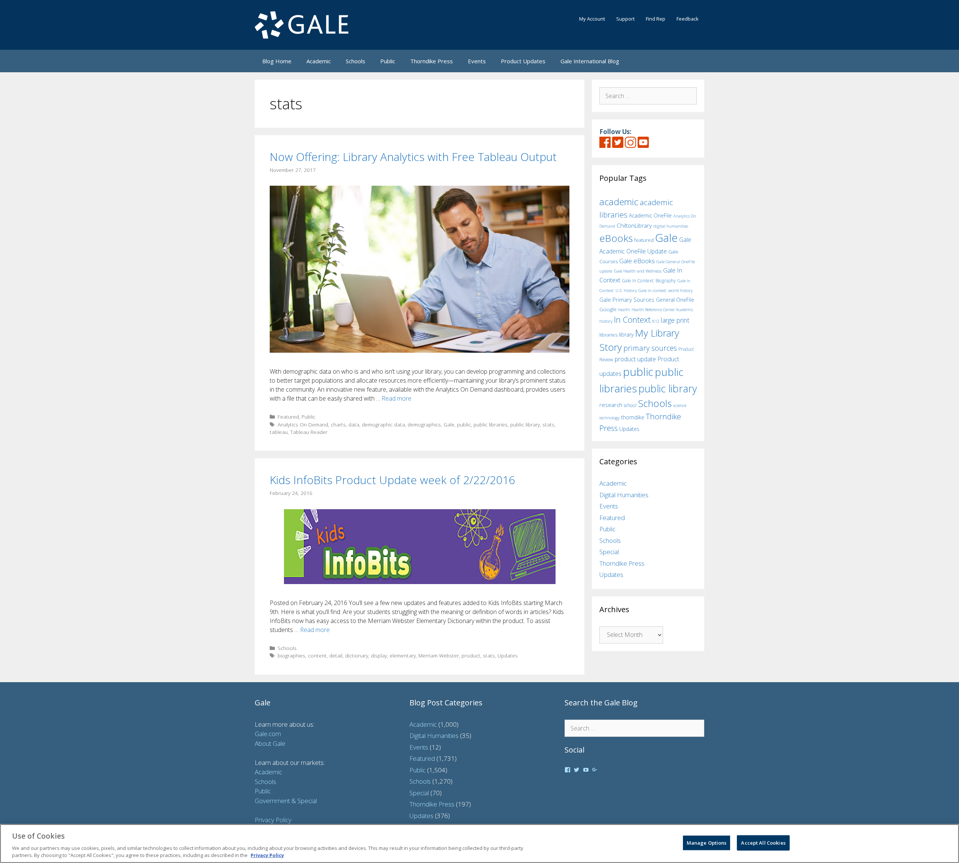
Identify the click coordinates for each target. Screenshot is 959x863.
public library (525, 424)
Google (608, 309)
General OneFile (675, 299)
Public (387, 61)
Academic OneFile (650, 215)
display (379, 655)
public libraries (491, 424)
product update (635, 359)
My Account (592, 18)
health (624, 309)
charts (338, 424)
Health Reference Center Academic (662, 309)
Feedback (688, 18)
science (679, 405)
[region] (479, 843)
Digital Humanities (623, 494)
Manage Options (707, 842)
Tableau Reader (308, 431)
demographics (424, 424)
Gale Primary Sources (626, 299)
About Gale (270, 743)
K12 (655, 321)
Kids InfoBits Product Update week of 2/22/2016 (392, 479)
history (605, 321)
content (317, 655)
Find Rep (655, 18)
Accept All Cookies (763, 842)
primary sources (650, 348)
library (626, 334)
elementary (403, 655)
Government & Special (286, 800)
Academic (318, 61)
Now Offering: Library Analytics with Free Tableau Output (413, 156)
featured (644, 240)
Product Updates (523, 61)
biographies (291, 655)
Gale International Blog (589, 61)
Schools (355, 61)
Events (477, 61)
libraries (608, 334)
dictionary (356, 655)
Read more (396, 398)
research (610, 404)
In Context (632, 319)
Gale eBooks (637, 260)
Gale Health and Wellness (638, 271)
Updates (507, 655)
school (630, 405)
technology (609, 417)
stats (548, 424)
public (464, 424)
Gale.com (268, 733)
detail (335, 655)
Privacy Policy (273, 819)
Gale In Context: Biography (649, 280)
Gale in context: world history (665, 290)
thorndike (632, 417)
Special (609, 551)
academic (618, 201)
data (353, 424)
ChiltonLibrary (634, 226)
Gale (449, 424)
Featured (288, 416)
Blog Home (276, 61)
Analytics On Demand (303, 424)
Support (625, 18)
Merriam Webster (438, 655)
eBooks (616, 238)
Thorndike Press (431, 61)
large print (675, 320)
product (471, 655)
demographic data (383, 424)
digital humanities (670, 226)
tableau (279, 431)
